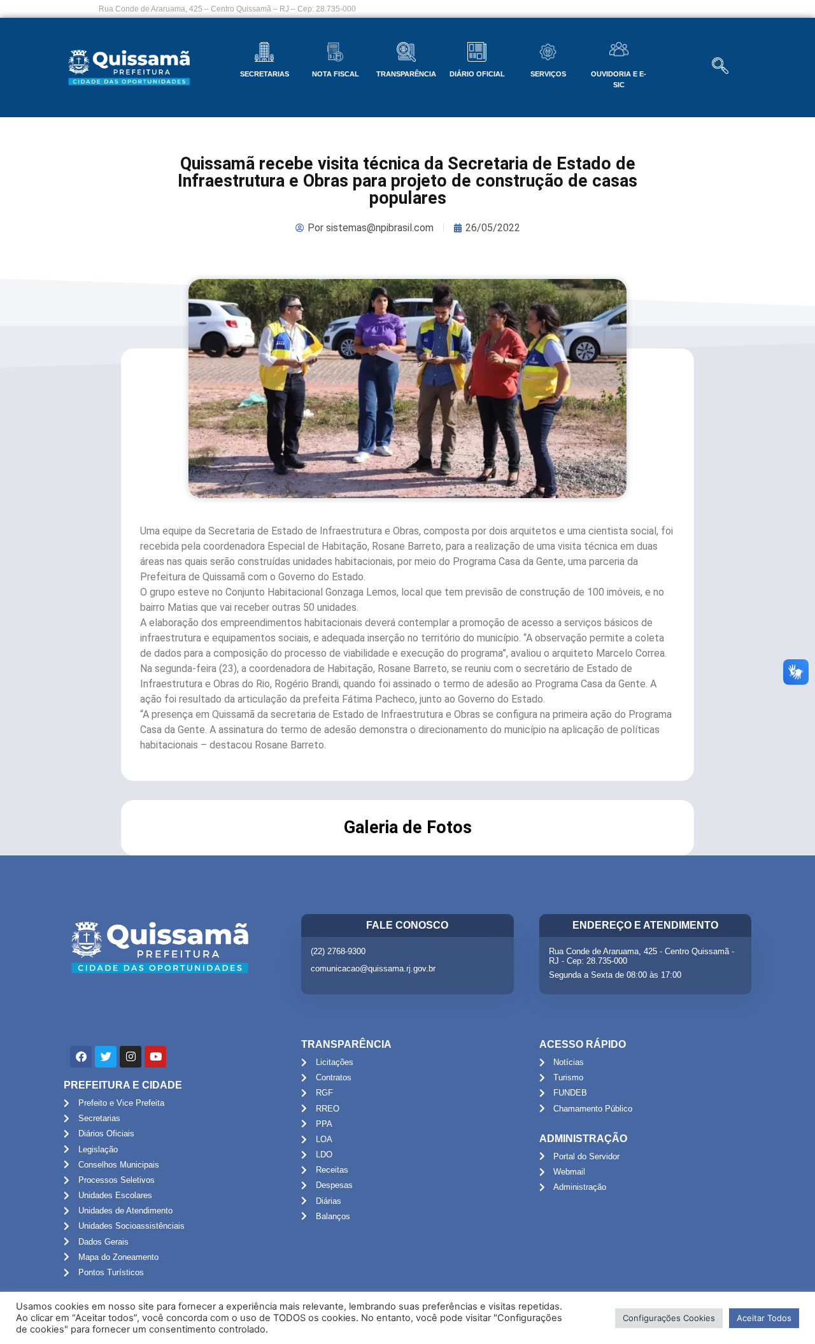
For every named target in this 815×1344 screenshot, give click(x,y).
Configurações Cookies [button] (669, 1318)
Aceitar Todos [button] (764, 1318)
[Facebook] (81, 1057)
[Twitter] (106, 1057)
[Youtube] (155, 1057)
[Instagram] (130, 1057)
